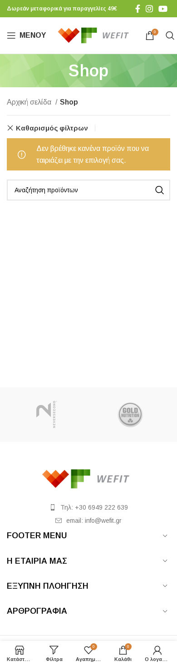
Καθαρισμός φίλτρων (52, 128)
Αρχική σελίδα (30, 102)
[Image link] (88, 478)
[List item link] (88, 507)
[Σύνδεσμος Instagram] (149, 8)
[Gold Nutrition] (130, 414)
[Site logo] (95, 35)
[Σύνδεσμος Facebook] (138, 8)
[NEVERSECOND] (46, 414)
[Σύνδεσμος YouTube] (163, 8)
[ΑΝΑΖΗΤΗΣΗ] (159, 190)
